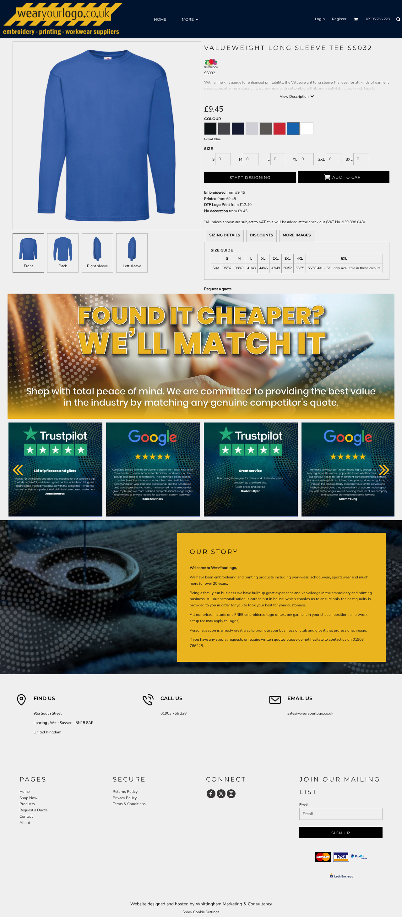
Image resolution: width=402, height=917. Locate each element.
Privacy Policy (125, 797)
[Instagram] (231, 793)
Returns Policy (125, 791)
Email (304, 804)
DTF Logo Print (217, 204)
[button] (356, 19)
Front (28, 265)
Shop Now (28, 797)
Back (63, 265)
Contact (26, 816)
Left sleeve (132, 265)
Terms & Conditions (129, 803)
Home (24, 791)
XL (295, 159)
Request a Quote (33, 810)
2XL (321, 159)
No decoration (216, 210)
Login (320, 19)
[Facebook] (211, 793)
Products (27, 803)
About (24, 822)
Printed (210, 198)
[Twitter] (221, 793)
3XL (349, 159)
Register (339, 19)
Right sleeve (97, 265)
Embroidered (214, 192)
